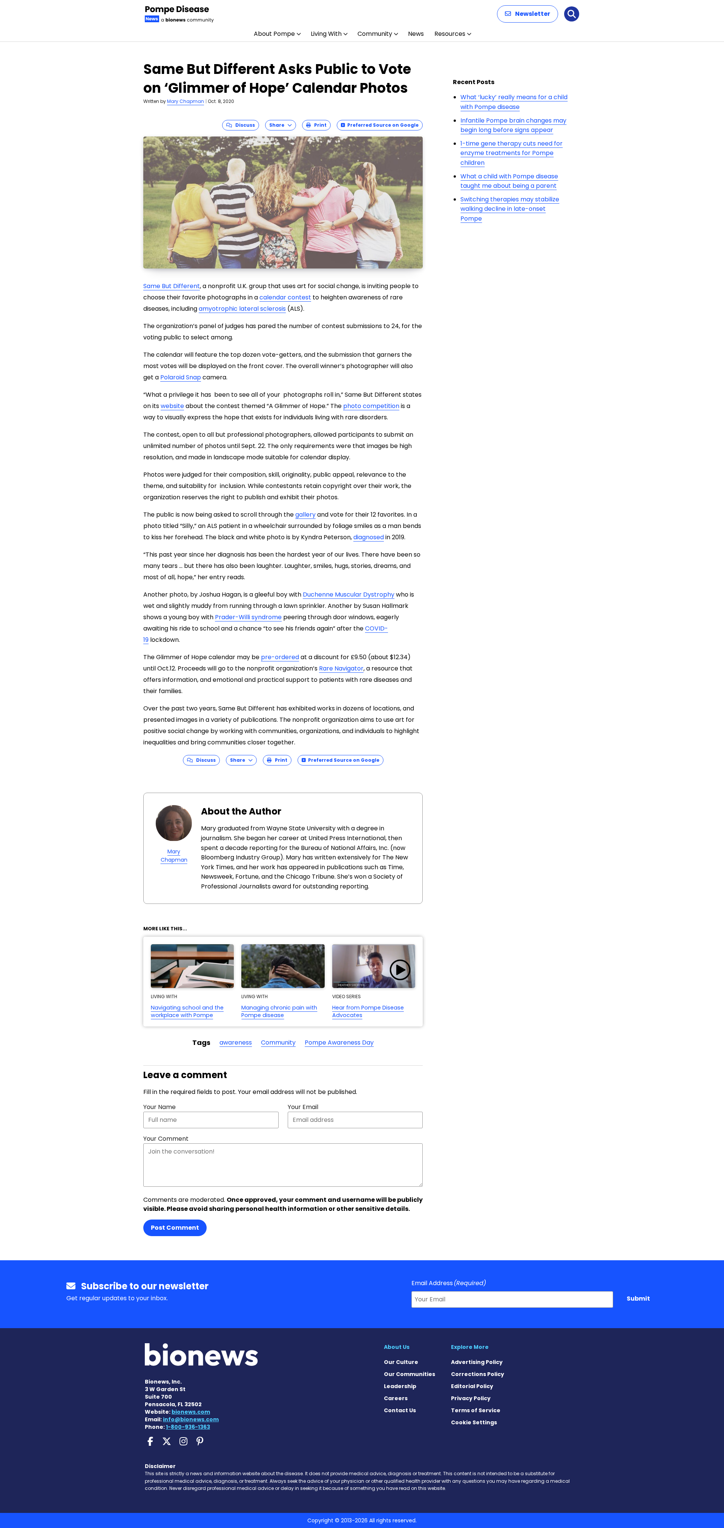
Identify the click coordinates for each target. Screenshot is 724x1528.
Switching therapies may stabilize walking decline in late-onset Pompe (509, 209)
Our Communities (409, 1374)
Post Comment (175, 1227)
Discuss (243, 125)
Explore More (470, 1347)
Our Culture (401, 1362)
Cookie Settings (474, 1422)
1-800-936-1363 (188, 1427)
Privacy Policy (471, 1398)
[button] (527, 14)
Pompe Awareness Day (339, 1042)
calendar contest (285, 297)
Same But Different (171, 286)
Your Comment (166, 1138)
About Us (397, 1347)
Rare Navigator (341, 668)
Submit (638, 1298)
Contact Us (400, 1410)
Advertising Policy (477, 1362)
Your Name (159, 1107)
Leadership (400, 1386)
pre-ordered (280, 657)
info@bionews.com (191, 1419)
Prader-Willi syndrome (248, 617)
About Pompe (274, 33)
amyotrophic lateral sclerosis (242, 308)
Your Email (303, 1107)
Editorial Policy (472, 1386)
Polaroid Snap (180, 377)
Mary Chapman (185, 101)
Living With (326, 33)
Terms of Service (475, 1410)
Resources (449, 33)
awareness (235, 1042)
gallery (305, 514)
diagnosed (368, 537)
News (416, 33)
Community (374, 33)
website (172, 406)
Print (319, 125)
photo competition (371, 406)
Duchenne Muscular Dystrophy (348, 594)
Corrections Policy (477, 1374)
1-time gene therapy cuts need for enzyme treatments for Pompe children (511, 153)
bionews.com (191, 1412)
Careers (396, 1398)
